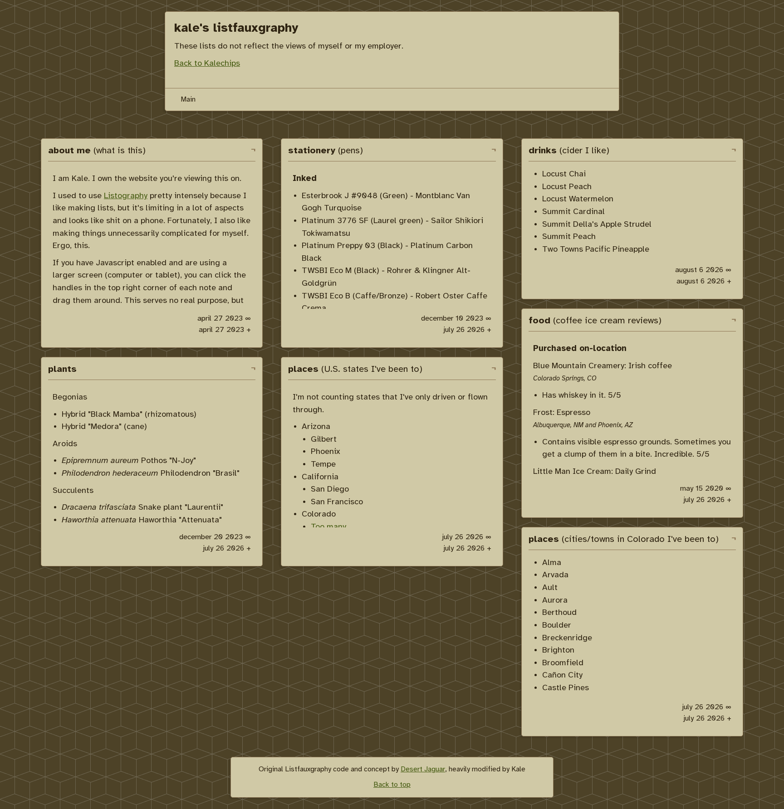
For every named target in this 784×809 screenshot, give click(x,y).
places (355, 369)
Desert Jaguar (423, 769)
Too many (328, 526)
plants (62, 369)
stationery (325, 151)
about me (97, 151)
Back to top (392, 785)
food (595, 321)
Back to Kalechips (207, 63)
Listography (125, 195)
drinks (569, 151)
